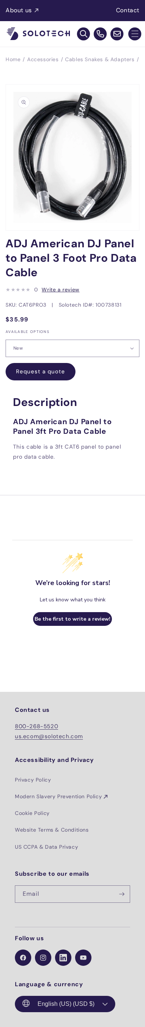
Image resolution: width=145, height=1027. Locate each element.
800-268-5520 (36, 726)
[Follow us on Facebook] (23, 958)
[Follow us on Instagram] (43, 958)
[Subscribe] (121, 894)
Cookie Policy (32, 813)
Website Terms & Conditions (52, 829)
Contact (127, 10)
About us (19, 10)
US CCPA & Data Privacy (46, 846)
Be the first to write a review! (72, 619)
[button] (134, 33)
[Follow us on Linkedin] (63, 958)
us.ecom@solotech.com (49, 736)
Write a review (60, 289)
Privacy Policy (33, 779)
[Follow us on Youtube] (83, 958)
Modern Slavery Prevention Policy (58, 796)
